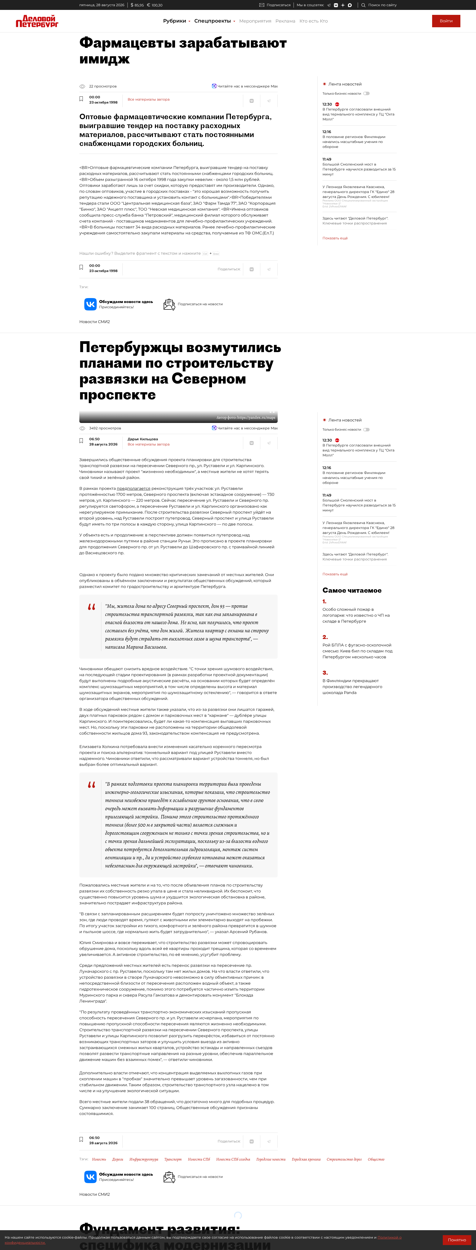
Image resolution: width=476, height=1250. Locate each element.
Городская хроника (306, 1159)
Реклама (285, 21)
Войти (446, 21)
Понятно (457, 1240)
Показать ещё (335, 238)
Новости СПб (199, 1159)
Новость (99, 1159)
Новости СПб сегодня (233, 1159)
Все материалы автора (149, 99)
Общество (376, 1159)
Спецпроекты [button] (213, 21)
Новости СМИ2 (94, 321)
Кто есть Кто (313, 21)
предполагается (133, 488)
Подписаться (279, 5)
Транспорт (173, 1159)
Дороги (117, 1159)
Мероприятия (255, 21)
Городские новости (271, 1159)
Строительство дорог (344, 1159)
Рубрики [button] (175, 21)
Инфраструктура (143, 1159)
